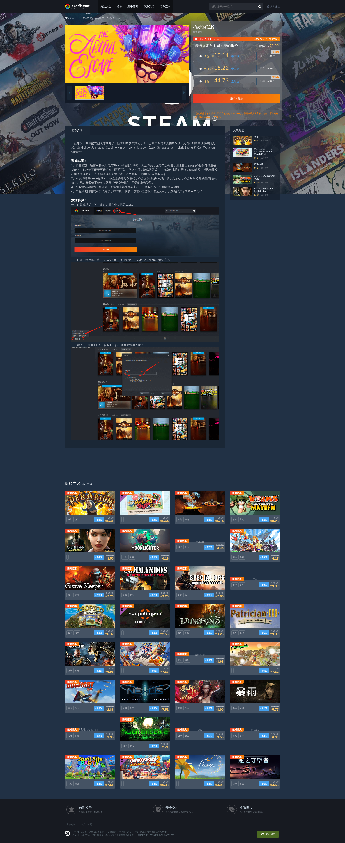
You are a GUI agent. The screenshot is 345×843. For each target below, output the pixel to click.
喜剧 (242, 557)
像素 (132, 557)
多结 (242, 708)
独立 (70, 519)
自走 (77, 735)
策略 (235, 519)
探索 (70, 783)
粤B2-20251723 (166, 835)
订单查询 (165, 6)
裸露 (180, 708)
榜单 (119, 6)
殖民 (180, 519)
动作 (77, 519)
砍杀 (125, 557)
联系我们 (149, 6)
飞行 (77, 708)
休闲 (70, 595)
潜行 (132, 595)
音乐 (200, 32)
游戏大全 (105, 6)
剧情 (235, 557)
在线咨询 (270, 834)
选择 (235, 708)
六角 (70, 735)
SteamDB (273, 38)
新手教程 (132, 6)
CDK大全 (69, 18)
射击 (77, 670)
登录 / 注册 (273, 6)
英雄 (180, 595)
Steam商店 (260, 38)
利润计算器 (86, 824)
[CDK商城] (78, 7)
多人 (242, 519)
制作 (235, 783)
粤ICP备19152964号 (148, 835)
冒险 (195, 32)
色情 (187, 708)
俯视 (77, 783)
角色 (187, 547)
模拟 (70, 632)
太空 (132, 708)
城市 (77, 632)
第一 (187, 595)
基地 (187, 519)
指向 (187, 660)
